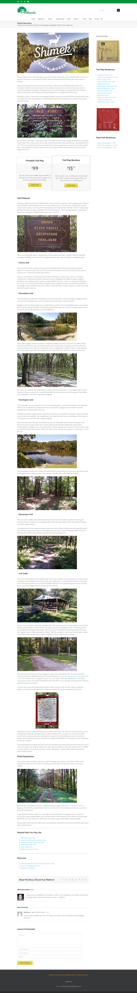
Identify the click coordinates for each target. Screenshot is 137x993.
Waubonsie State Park (28, 845)
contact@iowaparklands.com (71, 986)
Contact (51, 975)
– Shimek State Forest (103, 93)
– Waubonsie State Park (104, 100)
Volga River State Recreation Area (32, 842)
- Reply (47, 912)
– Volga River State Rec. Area (106, 97)
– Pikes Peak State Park (104, 91)
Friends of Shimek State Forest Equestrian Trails (37, 863)
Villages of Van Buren (28, 868)
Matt (32, 890)
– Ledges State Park (103, 84)
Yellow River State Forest (29, 849)
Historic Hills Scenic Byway (74, 806)
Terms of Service (82, 975)
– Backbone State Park (104, 75)
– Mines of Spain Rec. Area (105, 88)
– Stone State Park (102, 95)
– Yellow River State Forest (105, 102)
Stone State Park (26, 847)
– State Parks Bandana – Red (106, 143)
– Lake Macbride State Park (105, 82)
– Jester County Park (103, 79)
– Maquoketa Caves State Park (106, 86)
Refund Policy (71, 975)
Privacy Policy (60, 975)
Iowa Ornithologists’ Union (30, 866)
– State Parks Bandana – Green (106, 145)
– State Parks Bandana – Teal (106, 147)
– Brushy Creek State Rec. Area (107, 77)
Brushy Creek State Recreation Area (33, 840)
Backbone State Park (28, 838)
